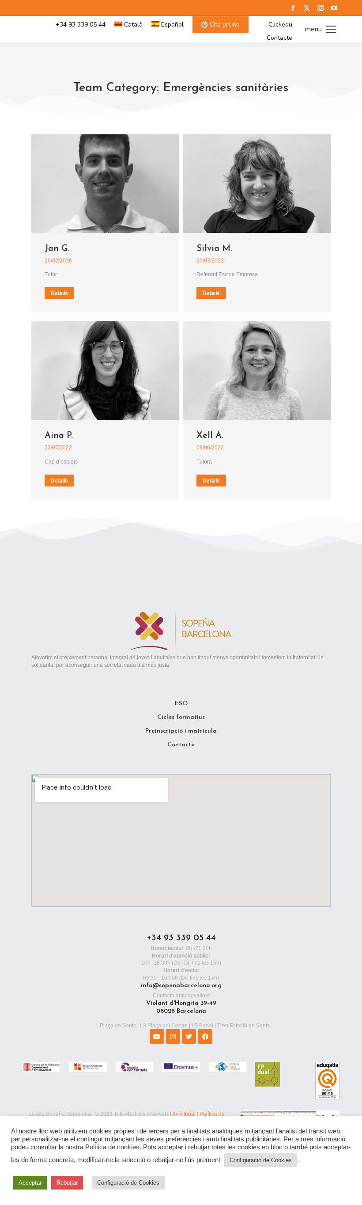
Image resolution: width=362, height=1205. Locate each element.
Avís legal (184, 1114)
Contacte (279, 38)
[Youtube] (157, 1036)
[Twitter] (189, 1036)
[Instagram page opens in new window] (320, 8)
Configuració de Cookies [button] (261, 1160)
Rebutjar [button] (67, 1182)
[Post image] (105, 183)
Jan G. (57, 248)
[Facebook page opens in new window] (293, 8)
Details (59, 293)
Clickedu (280, 25)
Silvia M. (214, 248)
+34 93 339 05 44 (81, 25)
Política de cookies (112, 1147)
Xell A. (209, 435)
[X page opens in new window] (307, 8)
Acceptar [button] (30, 1182)
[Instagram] (173, 1036)
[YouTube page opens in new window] (334, 8)
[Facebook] (205, 1036)
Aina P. (59, 435)
